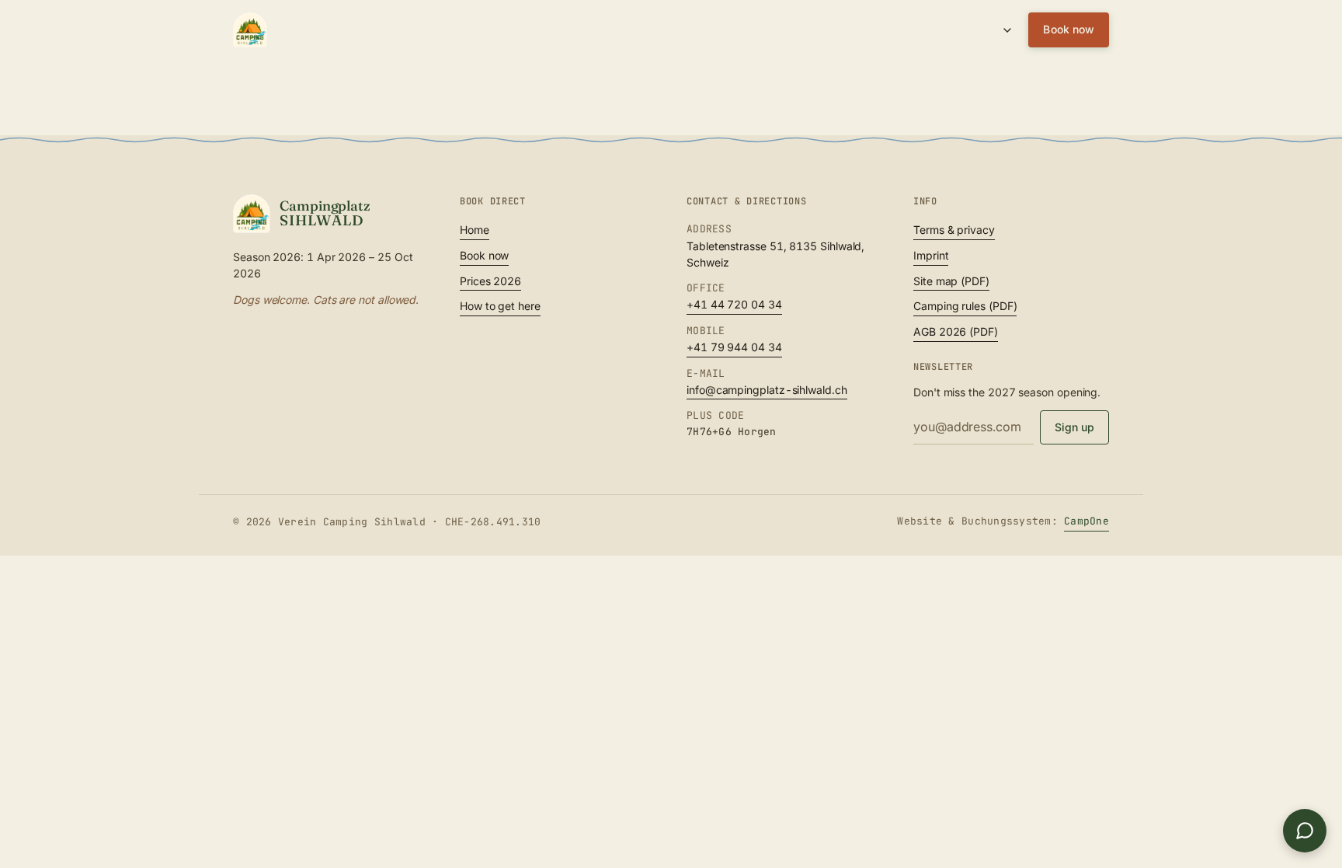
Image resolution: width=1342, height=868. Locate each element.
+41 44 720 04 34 (734, 304)
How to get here (500, 305)
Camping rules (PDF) (965, 305)
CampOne (1086, 521)
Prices (595, 30)
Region (750, 30)
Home (474, 229)
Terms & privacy (954, 229)
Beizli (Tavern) (672, 30)
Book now (1068, 29)
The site (534, 30)
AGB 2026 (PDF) (955, 331)
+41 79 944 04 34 (734, 347)
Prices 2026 (490, 281)
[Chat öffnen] (1304, 830)
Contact (811, 30)
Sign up (1075, 427)
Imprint (930, 255)
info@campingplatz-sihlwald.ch (767, 389)
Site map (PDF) (951, 281)
